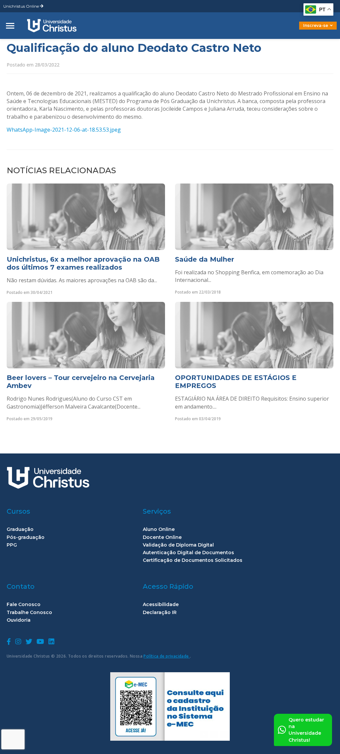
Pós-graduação (25, 537)
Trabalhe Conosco (29, 612)
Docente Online (162, 537)
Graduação (20, 529)
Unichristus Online (21, 6)
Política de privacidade (166, 656)
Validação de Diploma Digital (178, 545)
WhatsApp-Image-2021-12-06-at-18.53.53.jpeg (64, 129)
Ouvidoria (19, 620)
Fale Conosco (24, 604)
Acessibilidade (161, 604)
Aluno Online (159, 529)
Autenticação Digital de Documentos (188, 553)
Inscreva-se (315, 25)
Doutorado (306, 30)
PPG (12, 545)
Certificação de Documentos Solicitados (192, 560)
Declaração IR (160, 612)
